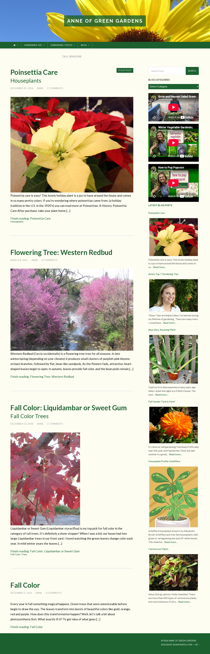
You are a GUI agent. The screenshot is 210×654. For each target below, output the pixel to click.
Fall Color (25, 585)
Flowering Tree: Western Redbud (61, 252)
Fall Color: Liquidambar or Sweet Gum (68, 411)
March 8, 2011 (19, 260)
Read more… (159, 267)
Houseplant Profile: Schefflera (164, 461)
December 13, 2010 (21, 423)
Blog (84, 45)
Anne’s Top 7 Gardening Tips (163, 273)
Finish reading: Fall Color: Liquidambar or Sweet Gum (45, 552)
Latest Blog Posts (160, 205)
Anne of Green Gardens (105, 21)
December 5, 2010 (21, 593)
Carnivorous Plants (158, 548)
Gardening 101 (33, 45)
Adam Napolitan (182, 644)
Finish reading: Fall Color (26, 627)
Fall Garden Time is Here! (161, 401)
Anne (40, 88)
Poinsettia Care (34, 76)
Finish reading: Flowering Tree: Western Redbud (42, 376)
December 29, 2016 (21, 88)
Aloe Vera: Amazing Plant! (162, 329)
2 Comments (55, 88)
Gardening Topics (61, 45)
